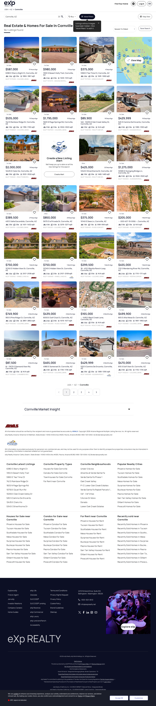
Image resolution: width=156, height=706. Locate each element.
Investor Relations (15, 603)
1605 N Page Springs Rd (18, 485)
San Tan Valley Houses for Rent (95, 550)
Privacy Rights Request (59, 595)
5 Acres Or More (88, 498)
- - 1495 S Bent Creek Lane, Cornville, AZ (92, 318)
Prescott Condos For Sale (55, 562)
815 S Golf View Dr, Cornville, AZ (132, 366)
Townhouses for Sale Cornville (58, 477)
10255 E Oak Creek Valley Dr (20, 493)
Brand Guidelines (57, 608)
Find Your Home (121, 4)
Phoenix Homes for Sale (129, 468)
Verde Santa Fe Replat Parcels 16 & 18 (96, 489)
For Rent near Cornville (54, 481)
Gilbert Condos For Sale (55, 557)
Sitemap (53, 612)
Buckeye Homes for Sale (129, 489)
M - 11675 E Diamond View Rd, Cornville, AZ (18, 367)
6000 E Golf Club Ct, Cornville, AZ (58, 317)
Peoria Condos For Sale (54, 549)
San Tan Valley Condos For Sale (58, 553)
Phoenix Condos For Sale (55, 524)
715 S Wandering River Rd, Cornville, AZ (133, 269)
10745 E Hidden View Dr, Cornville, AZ (20, 269)
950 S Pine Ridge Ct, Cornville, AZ (20, 317)
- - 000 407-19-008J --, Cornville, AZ (133, 221)
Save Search (145, 28)
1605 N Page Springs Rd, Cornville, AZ (58, 123)
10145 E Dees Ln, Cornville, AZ (93, 221)
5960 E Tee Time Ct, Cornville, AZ (95, 73)
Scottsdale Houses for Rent (93, 529)
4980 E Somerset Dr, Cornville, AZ (58, 366)
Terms (80, 696)
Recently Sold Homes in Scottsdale (133, 532)
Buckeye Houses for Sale (18, 545)
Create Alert (59, 174)
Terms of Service (96, 664)
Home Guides (13, 612)
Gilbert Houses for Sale (17, 557)
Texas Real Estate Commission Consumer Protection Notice (78, 677)
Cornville (84, 384)
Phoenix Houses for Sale (18, 524)
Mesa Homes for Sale (127, 481)
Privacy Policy (55, 599)
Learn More (107, 682)
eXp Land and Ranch (38, 621)
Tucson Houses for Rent (92, 525)
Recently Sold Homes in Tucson (132, 528)
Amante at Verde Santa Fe (93, 473)
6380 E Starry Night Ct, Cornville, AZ (21, 73)
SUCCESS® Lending (38, 603)
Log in (141, 4)
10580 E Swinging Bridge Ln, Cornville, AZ (130, 172)
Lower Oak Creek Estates (92, 506)
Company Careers (15, 608)
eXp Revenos (35, 608)
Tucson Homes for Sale (128, 473)
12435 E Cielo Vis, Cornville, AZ (19, 171)
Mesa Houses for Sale (17, 536)
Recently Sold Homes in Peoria (132, 549)
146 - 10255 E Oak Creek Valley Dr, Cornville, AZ (95, 123)
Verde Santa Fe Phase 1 (91, 477)
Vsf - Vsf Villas (87, 493)
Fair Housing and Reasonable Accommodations (78, 666)
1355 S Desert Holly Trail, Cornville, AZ (58, 74)
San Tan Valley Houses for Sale (21, 553)
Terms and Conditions (58, 590)
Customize (139, 698)
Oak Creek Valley (88, 481)
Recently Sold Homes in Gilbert (132, 557)
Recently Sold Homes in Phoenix (133, 524)
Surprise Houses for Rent (92, 537)
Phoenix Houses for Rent (92, 521)
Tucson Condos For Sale (55, 528)
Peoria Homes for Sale (128, 493)
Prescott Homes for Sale (129, 506)
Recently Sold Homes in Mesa (131, 536)
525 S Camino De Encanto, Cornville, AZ (134, 123)
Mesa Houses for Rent (91, 533)
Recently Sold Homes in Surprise (133, 541)
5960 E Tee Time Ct (16, 477)
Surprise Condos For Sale (55, 541)
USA (69, 384)
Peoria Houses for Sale (17, 549)
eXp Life (33, 590)
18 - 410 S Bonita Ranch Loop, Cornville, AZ (93, 269)
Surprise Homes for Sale (129, 485)
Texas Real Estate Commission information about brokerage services (78, 674)
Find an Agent (13, 595)
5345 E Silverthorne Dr (17, 506)
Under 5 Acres (87, 468)
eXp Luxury (34, 616)
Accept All (119, 698)
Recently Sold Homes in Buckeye (133, 545)
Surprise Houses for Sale (18, 541)
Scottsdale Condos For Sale (56, 532)
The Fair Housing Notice (107, 679)
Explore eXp (12, 590)
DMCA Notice (78, 661)
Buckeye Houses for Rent (92, 541)
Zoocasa (33, 595)
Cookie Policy (55, 603)
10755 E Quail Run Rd (16, 489)
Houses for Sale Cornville (55, 468)
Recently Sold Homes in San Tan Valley (133, 553)
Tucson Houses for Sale (18, 528)
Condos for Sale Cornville (55, 473)
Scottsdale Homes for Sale (130, 477)
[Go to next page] (96, 392)
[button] (78, 409)
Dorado (84, 502)
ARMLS (75, 431)
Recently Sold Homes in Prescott (133, 562)
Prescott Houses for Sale (18, 562)
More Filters (88, 16)
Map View (146, 16)
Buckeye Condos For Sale (55, 545)
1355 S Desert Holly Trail (18, 473)
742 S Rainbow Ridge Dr (17, 481)
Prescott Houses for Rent (92, 558)
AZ (75, 384)
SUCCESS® (34, 599)
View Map (136, 60)
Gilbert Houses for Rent (92, 554)
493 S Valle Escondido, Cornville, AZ (21, 221)
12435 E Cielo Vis (14, 502)
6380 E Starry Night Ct (17, 468)
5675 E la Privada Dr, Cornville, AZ (57, 221)
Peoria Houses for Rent (91, 546)
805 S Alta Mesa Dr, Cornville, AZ (132, 317)
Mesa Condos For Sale (54, 536)
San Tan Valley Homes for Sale (132, 498)
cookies (16, 694)
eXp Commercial (36, 612)
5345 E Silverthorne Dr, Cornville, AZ (96, 171)
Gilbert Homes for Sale (128, 502)
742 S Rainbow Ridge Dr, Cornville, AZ (20, 123)
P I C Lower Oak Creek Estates (95, 485)
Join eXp (11, 599)
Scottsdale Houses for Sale (19, 532)
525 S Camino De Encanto (19, 498)
